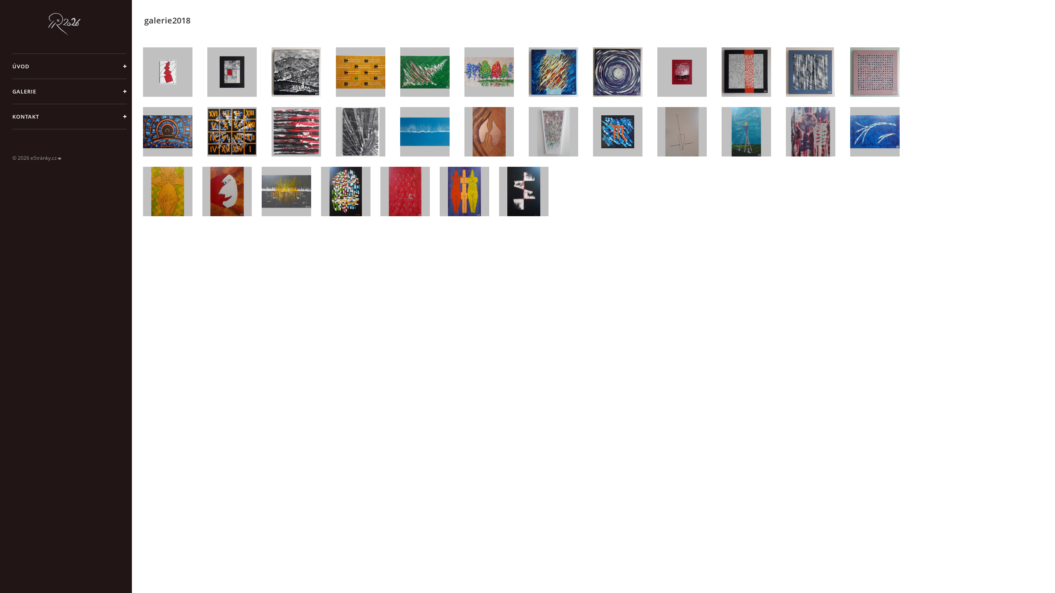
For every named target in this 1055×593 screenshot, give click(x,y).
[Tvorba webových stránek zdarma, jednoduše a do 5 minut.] (60, 158)
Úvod (21, 66)
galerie (24, 91)
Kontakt (25, 116)
